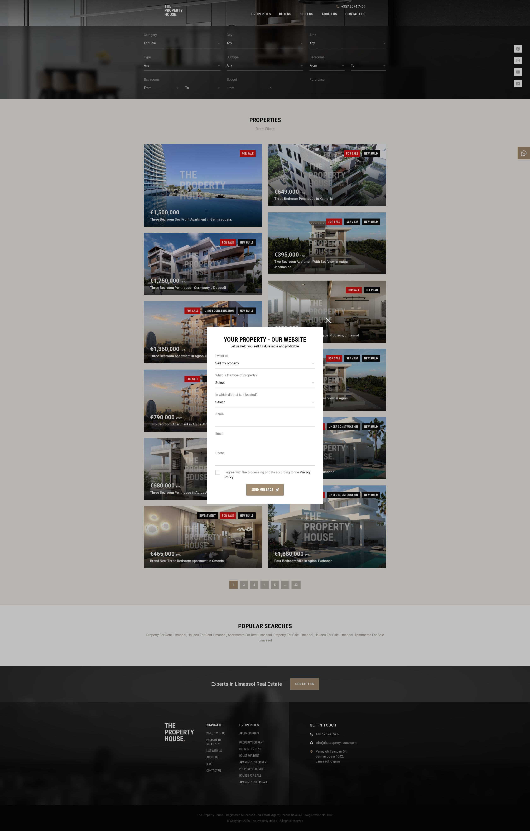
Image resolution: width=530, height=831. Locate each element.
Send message (262, 490)
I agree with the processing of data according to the (267, 474)
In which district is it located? (236, 395)
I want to (221, 356)
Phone (220, 453)
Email (219, 434)
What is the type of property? (236, 375)
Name (219, 414)
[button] (265, 364)
